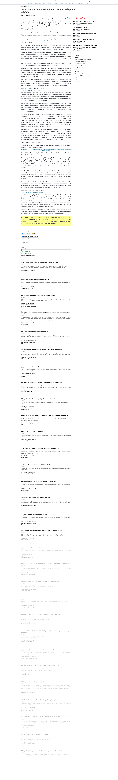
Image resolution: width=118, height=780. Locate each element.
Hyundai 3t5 (77, 57)
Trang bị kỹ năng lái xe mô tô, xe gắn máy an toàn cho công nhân (39, 649)
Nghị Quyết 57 (51, 3)
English (89, 1)
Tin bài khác (25, 252)
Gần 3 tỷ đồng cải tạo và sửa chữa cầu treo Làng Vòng (35, 497)
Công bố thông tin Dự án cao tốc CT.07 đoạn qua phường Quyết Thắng (40, 665)
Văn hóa (61, 3)
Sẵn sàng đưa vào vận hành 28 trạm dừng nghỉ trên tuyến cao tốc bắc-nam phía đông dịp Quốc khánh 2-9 (85, 47)
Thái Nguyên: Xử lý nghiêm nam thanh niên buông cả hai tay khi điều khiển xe (42, 751)
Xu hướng (81, 18)
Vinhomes (80, 73)
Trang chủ (23, 6)
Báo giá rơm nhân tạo (81, 67)
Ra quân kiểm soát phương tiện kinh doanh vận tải (35, 279)
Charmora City (80, 61)
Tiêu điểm (30, 3)
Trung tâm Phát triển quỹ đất (42, 238)
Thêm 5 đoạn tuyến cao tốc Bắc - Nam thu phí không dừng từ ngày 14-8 (40, 614)
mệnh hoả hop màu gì (81, 63)
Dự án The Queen (80, 79)
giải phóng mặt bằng (27, 238)
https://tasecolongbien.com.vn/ (86, 77)
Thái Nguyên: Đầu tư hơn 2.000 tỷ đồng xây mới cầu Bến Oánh (38, 399)
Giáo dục (73, 3)
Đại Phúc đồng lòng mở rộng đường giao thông (33, 767)
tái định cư (34, 238)
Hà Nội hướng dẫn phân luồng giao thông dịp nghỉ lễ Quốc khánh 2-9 (40, 448)
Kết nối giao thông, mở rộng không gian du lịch (34, 514)
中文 (93, 1)
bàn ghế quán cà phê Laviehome (80, 75)
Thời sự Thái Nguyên (37, 3)
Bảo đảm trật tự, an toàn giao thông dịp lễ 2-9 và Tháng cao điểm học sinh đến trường (44, 415)
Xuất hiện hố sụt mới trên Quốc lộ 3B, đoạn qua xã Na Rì (36, 598)
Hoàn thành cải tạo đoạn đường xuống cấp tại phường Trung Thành (40, 700)
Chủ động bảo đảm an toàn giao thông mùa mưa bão (35, 682)
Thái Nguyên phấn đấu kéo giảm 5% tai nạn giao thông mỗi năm (38, 481)
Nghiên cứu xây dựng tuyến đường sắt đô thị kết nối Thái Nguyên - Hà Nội (41, 530)
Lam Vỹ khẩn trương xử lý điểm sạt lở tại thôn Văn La (36, 464)
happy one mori (80, 69)
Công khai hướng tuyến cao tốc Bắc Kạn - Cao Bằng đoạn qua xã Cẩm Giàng (41, 382)
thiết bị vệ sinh (77, 71)
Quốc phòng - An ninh (81, 3)
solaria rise (77, 55)
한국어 (96, 1)
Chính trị (45, 3)
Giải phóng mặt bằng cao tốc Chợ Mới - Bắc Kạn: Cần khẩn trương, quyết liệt (41, 32)
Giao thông (30, 6)
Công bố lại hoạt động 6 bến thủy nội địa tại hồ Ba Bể (35, 366)
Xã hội (66, 3)
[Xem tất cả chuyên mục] (96, 3)
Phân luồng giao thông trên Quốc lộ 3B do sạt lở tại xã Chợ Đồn (38, 295)
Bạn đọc (88, 3)
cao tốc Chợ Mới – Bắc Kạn (53, 238)
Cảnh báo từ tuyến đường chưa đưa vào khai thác (34, 331)
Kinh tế (56, 3)
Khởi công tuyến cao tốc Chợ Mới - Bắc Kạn (32, 29)
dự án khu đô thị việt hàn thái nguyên (84, 59)
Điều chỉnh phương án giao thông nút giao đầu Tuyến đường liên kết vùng (41, 349)
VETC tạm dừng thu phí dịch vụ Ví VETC (32, 432)
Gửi (21, 250)
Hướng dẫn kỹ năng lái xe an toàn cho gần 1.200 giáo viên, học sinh (39, 262)
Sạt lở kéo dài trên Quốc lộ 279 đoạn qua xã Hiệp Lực (35, 547)
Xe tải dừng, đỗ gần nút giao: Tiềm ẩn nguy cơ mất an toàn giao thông (40, 581)
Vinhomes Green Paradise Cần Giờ (83, 81)
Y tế (69, 3)
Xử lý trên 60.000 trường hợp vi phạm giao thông (34, 734)
